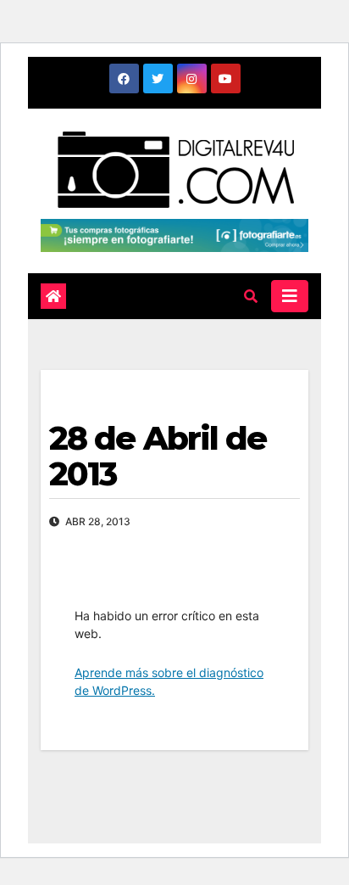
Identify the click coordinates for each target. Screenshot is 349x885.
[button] (251, 296)
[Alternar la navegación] (289, 296)
